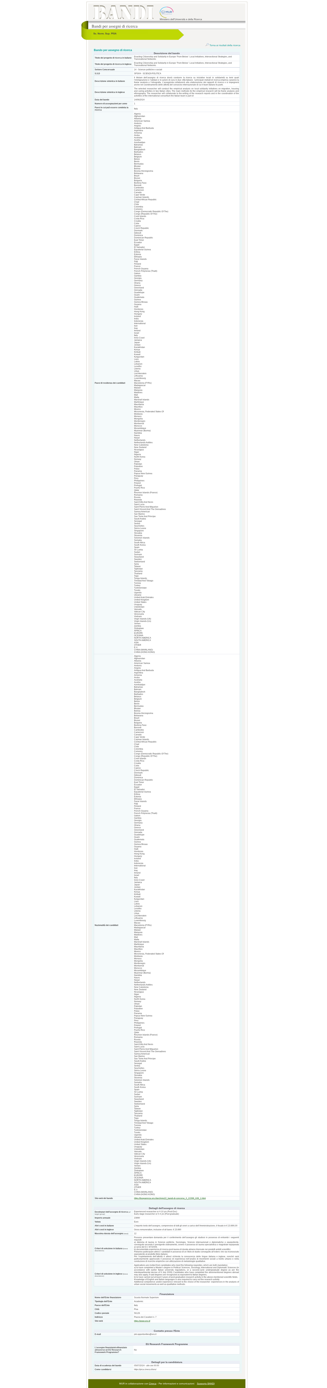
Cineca (152, 1383)
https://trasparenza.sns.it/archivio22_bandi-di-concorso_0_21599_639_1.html (170, 1198)
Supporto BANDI (206, 1383)
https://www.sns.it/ (142, 1321)
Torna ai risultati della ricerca (224, 45)
